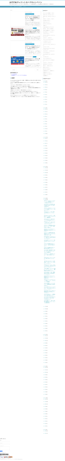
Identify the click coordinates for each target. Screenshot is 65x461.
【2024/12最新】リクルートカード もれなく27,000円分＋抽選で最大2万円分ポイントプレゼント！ (25, 96)
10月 (45, 87)
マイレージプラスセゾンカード (47, 58)
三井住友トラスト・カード (46, 72)
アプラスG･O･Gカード (46, 33)
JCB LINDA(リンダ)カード (46, 20)
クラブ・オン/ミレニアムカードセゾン (48, 39)
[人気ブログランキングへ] (6, 457)
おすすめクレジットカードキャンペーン (26, 2)
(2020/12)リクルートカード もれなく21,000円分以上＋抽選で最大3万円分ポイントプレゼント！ (49, 265)
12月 (45, 82)
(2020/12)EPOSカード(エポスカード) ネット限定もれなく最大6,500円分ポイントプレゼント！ (50, 237)
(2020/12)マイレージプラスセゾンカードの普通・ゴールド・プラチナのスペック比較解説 (49, 280)
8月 (45, 89)
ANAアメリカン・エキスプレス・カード (48, 14)
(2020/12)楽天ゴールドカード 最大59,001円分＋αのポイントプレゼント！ (49, 241)
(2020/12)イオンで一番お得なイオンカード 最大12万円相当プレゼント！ (49, 254)
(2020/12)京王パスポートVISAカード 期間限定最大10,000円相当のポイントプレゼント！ (49, 291)
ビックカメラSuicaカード (46, 52)
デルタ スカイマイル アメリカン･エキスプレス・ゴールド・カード (49, 49)
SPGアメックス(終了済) (50, 28)
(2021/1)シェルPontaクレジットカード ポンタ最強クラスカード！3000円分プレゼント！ (23, 95)
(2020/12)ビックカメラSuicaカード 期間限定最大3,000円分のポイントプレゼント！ (49, 230)
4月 (45, 99)
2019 (45, 334)
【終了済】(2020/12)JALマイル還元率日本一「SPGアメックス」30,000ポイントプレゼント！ (49, 262)
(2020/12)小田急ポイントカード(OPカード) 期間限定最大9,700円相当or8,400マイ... (49, 284)
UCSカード (52, 30)
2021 (45, 166)
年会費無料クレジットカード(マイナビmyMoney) (19, 75)
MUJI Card (44, 28)
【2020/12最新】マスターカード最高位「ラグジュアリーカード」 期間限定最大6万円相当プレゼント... (49, 269)
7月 (45, 121)
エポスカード (49, 37)
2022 (45, 137)
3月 (45, 101)
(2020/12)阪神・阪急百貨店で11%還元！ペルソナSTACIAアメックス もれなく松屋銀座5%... (49, 251)
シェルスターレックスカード (47, 42)
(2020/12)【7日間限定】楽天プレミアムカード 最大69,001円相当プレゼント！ (49, 244)
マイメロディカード (45, 56)
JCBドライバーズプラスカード (47, 23)
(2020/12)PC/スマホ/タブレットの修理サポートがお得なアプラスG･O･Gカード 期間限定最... (49, 216)
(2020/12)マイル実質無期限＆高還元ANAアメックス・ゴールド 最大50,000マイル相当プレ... (49, 226)
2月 (45, 104)
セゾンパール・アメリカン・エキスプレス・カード (49, 45)
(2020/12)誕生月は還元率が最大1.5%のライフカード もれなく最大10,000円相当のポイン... (49, 298)
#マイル (25, 6)
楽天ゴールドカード (50, 65)
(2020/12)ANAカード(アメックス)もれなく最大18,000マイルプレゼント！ (49, 258)
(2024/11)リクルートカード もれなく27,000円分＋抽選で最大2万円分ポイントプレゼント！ (24, 91)
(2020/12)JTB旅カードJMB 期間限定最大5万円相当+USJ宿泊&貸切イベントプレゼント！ (49, 273)
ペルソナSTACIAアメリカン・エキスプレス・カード (49, 54)
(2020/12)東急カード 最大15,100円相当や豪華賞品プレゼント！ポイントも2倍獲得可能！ (49, 301)
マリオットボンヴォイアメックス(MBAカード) (49, 60)
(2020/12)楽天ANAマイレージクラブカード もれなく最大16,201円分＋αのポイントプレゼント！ (49, 288)
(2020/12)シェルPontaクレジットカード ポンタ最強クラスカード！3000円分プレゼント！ (49, 209)
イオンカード (45, 37)
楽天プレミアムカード (46, 67)
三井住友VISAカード (46, 70)
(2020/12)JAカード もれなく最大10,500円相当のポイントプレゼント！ (49, 212)
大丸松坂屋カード (45, 75)
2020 (45, 198)
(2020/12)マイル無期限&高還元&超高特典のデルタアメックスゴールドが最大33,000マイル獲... (49, 233)
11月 (45, 84)
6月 (45, 94)
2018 (45, 366)
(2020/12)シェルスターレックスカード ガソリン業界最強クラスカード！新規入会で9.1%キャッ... (49, 201)
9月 (45, 116)
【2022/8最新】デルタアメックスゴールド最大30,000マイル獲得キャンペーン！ (22, 86)
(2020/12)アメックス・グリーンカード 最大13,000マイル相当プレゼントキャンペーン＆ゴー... (49, 222)
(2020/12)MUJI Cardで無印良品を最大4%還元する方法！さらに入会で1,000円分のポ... (49, 205)
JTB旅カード (45, 25)
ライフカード (45, 62)
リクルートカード (50, 62)
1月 (45, 133)
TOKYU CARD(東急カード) (46, 30)
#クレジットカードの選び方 (18, 6)
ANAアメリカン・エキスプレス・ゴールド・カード (49, 17)
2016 (45, 429)
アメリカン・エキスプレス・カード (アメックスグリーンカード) (49, 35)
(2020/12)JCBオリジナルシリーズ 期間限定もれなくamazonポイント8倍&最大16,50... (49, 277)
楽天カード (44, 65)
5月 (45, 126)
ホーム (11, 6)
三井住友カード (52, 70)
